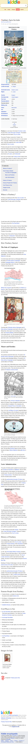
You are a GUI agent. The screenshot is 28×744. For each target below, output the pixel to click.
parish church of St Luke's (7, 564)
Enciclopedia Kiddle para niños (7, 742)
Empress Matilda (9, 332)
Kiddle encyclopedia (13, 715)
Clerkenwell (17, 154)
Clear (23, 6)
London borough (5, 86)
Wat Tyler (23, 450)
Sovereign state (4, 97)
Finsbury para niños (15, 677)
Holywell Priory (11, 406)
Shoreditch (18, 406)
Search (25, 5)
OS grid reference (5, 84)
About (11, 740)
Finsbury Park (16, 156)
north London (13, 396)
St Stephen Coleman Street (11, 369)
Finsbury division (8, 475)
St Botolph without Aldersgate (14, 327)
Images (9, 9)
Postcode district (5, 101)
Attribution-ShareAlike (6, 718)
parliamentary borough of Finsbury (15, 479)
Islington (14, 86)
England (13, 95)
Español (22, 9)
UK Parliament (4, 115)
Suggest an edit (15, 726)
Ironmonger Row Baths (7, 617)
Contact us (21, 740)
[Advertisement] (14, 14)
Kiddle (2, 740)
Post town (3, 99)
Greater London (15, 89)
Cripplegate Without (9, 262)
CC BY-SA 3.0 (15, 735)
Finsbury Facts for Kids (6, 721)
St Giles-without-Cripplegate (13, 260)
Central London (22, 131)
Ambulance (3, 111)
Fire (2, 109)
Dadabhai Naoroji (6, 605)
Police (2, 107)
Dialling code (4, 105)
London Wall (18, 142)
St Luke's (10, 154)
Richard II (12, 448)
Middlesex (17, 469)
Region (2, 91)
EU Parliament (4, 113)
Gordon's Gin (16, 596)
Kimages (13, 9)
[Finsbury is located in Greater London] (14, 76)
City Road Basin (15, 223)
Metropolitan (14, 107)
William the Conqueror (6, 287)
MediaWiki (8, 739)
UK (14, 123)
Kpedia (17, 9)
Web (5, 9)
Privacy (15, 740)
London (14, 91)
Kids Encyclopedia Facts (6, 22)
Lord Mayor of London (13, 410)
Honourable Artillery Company (14, 551)
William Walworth (14, 450)
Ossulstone (10, 469)
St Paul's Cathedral (15, 400)
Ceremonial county (5, 89)
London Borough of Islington (13, 132)
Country (3, 95)
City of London (17, 134)
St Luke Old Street (6, 611)
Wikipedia (13, 738)
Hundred (5, 469)
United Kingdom (15, 97)
